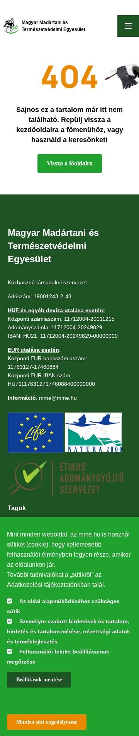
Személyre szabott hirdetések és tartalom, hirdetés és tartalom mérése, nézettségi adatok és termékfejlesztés (68, 631)
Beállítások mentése (39, 680)
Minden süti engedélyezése (46, 722)
